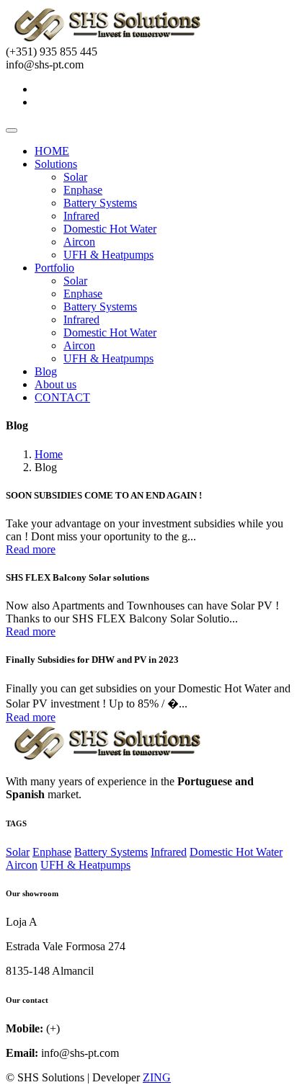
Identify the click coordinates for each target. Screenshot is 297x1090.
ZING (157, 1077)
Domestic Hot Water (109, 229)
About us (55, 384)
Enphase (82, 190)
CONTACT (62, 397)
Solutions (56, 164)
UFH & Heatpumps (108, 255)
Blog (46, 371)
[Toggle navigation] (11, 130)
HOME (52, 151)
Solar (75, 177)
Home (49, 454)
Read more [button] (31, 549)
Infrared (81, 216)
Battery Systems (100, 203)
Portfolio (54, 268)
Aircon (79, 242)
